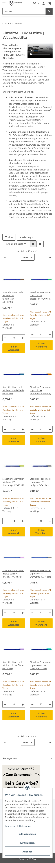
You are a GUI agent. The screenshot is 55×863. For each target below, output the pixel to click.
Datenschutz (25, 826)
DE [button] (34, 3)
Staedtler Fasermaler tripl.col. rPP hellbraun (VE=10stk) (40, 390)
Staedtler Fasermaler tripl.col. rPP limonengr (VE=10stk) (13, 482)
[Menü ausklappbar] (4, 2)
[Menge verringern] (5, 338)
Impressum (10, 826)
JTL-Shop (32, 859)
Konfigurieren (27, 842)
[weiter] (50, 257)
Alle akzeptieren (27, 834)
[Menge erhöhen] (22, 338)
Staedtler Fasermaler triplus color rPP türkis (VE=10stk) (40, 665)
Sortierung (25, 237)
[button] (43, 3)
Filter (10, 237)
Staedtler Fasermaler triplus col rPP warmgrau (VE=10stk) (40, 573)
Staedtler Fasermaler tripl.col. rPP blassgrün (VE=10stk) (40, 295)
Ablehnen (27, 851)
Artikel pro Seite (14, 243)
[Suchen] (49, 11)
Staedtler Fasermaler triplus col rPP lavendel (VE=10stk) (13, 573)
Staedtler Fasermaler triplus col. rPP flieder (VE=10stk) (13, 665)
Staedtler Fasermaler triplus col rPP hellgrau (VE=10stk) (40, 482)
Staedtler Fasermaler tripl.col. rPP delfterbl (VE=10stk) (13, 390)
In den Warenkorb (14, 348)
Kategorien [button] (9, 758)
